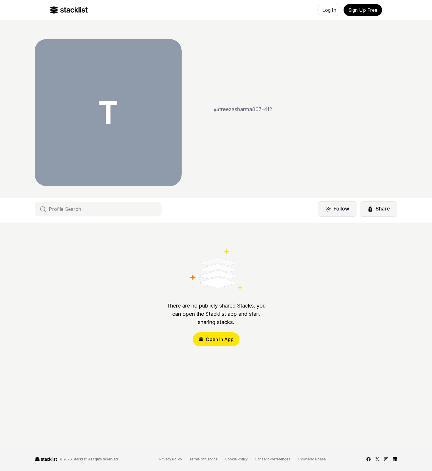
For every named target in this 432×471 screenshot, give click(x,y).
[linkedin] (395, 459)
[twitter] (377, 459)
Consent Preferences (272, 459)
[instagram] (386, 459)
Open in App (220, 339)
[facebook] (368, 459)
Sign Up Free (362, 10)
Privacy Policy (170, 459)
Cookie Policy (236, 459)
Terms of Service (203, 459)
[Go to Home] (69, 10)
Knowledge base (311, 459)
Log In (329, 10)
